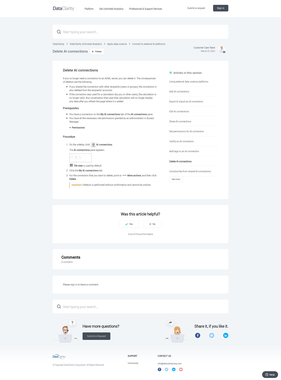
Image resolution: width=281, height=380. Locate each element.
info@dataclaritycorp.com (169, 363)
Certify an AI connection (181, 141)
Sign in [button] (220, 8)
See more (176, 179)
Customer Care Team (204, 47)
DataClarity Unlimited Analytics (86, 44)
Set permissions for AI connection (186, 131)
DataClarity (58, 44)
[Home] (64, 8)
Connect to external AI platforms (148, 44)
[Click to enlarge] (80, 157)
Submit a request (196, 8)
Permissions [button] (78, 127)
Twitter (211, 335)
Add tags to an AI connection (184, 151)
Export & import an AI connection (186, 101)
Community (133, 363)
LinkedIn (225, 335)
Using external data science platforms (188, 81)
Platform (89, 8)
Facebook (197, 335)
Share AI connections (180, 121)
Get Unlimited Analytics (111, 8)
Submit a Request (96, 336)
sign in (73, 284)
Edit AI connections (179, 111)
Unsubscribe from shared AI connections (190, 171)
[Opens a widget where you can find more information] (270, 375)
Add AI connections (179, 91)
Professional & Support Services (145, 8)
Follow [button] (98, 51)
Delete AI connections (180, 161)
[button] (129, 224)
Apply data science (117, 44)
